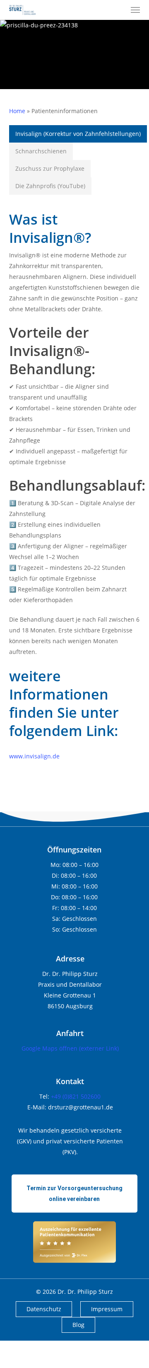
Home (17, 111)
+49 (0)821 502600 (76, 1096)
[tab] (78, 134)
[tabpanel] (74, 482)
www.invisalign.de (34, 756)
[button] (135, 10)
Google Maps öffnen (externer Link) (70, 1048)
